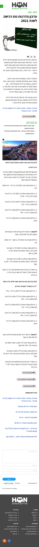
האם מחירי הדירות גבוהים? (27, 406)
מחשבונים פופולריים (30, 534)
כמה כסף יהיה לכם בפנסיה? (28, 529)
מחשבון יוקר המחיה (31, 526)
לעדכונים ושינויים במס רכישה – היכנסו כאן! (21, 436)
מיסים (30, 13)
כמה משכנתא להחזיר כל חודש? (25, 423)
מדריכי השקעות (12, 515)
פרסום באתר (13, 531)
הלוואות (34, 515)
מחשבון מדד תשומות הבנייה (25, 379)
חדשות (35, 13)
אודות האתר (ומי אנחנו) (10, 529)
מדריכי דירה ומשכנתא (11, 513)
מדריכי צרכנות (13, 518)
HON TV (34, 513)
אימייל (35, 470)
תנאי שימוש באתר (12, 526)
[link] (19, 4)
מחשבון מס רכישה (28, 116)
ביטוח (34, 518)
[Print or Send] (32, 56)
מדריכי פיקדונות (12, 520)
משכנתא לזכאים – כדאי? (28, 417)
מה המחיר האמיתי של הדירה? (26, 412)
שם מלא (34, 465)
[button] (1, 6)
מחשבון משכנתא (28, 386)
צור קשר (14, 534)
